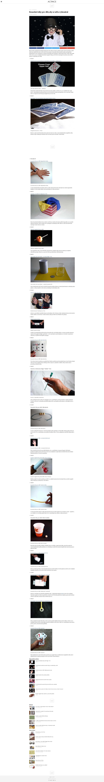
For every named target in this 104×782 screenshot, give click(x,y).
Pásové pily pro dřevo (39, 760)
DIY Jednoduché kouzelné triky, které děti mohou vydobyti (46, 684)
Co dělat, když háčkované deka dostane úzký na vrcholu (45, 720)
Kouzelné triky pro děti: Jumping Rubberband (40, 438)
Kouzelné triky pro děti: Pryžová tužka (38, 485)
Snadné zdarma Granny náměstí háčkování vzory (44, 736)
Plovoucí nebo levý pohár (36, 292)
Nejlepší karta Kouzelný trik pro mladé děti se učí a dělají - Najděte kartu (46, 60)
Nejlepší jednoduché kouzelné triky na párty (43, 679)
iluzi (62, 593)
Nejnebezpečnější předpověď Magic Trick (42, 660)
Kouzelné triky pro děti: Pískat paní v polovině (40, 574)
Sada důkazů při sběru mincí (40, 746)
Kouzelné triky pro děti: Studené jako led (39, 552)
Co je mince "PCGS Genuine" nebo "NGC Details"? (44, 706)
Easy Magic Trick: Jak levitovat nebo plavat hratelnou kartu (43, 98)
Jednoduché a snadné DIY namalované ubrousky (44, 711)
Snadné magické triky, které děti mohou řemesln (41, 457)
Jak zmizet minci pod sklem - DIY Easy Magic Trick (41, 256)
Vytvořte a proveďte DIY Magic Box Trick (39, 193)
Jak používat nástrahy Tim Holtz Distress (43, 750)
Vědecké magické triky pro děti (37, 229)
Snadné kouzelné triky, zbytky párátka (42, 674)
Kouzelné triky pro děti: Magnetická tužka (39, 161)
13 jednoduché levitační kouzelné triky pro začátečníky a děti (46, 665)
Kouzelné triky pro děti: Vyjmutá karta (38, 340)
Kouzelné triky (34, 9)
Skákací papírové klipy (35, 319)
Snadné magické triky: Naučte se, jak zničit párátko (44, 693)
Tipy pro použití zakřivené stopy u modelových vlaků (45, 725)
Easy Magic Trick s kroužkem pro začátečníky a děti (41, 601)
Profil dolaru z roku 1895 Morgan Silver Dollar (43, 741)
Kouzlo (30, 9)
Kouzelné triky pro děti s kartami (37, 628)
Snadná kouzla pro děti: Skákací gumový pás (43, 670)
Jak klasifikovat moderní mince (41, 755)
